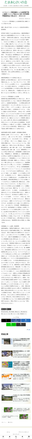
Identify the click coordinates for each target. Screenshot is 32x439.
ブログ (9, 309)
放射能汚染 (24, 311)
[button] (21, 324)
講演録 (4, 309)
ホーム (8, 432)
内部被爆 (12, 311)
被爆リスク (24, 313)
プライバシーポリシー (24, 432)
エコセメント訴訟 (15, 313)
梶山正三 (18, 311)
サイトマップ (16, 434)
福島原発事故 (5, 311)
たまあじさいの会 (6, 313)
